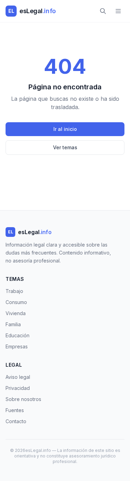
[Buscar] (103, 11)
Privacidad (18, 388)
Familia (13, 324)
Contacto (16, 421)
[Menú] (118, 11)
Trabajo (14, 291)
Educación (17, 335)
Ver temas (65, 147)
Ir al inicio (65, 129)
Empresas (17, 346)
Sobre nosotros (23, 399)
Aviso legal (18, 377)
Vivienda (16, 313)
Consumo (16, 302)
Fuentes (15, 410)
